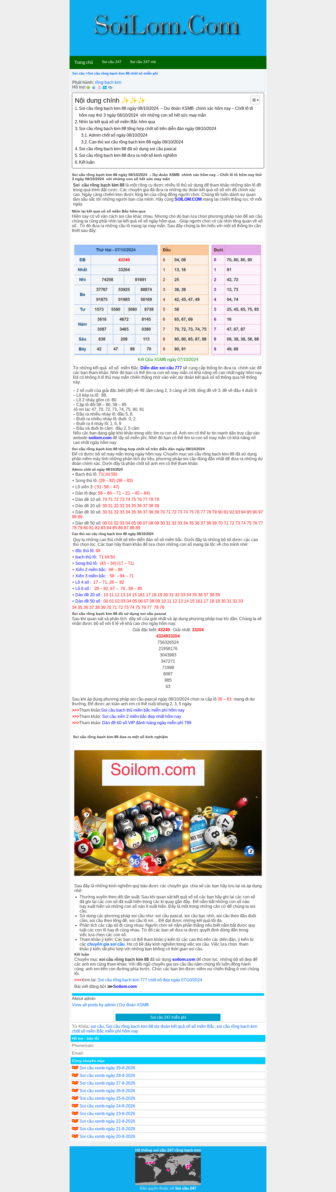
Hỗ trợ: (79, 87)
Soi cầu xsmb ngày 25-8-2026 (107, 1098)
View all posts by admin (94, 1005)
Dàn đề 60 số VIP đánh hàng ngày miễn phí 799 (146, 723)
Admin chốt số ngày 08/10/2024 (118, 135)
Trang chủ (83, 62)
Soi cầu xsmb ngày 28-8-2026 (107, 1075)
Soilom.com (125, 986)
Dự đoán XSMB (134, 1005)
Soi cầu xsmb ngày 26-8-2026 (107, 1091)
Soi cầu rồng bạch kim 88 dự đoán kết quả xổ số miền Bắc (160, 1026)
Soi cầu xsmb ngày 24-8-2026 (107, 1106)
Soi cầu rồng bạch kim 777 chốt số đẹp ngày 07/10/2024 (150, 980)
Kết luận (86, 162)
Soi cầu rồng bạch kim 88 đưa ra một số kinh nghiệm (128, 155)
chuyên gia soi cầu (106, 944)
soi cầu (97, 1026)
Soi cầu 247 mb (143, 62)
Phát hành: (83, 82)
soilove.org (80, 1144)
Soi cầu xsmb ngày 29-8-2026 (107, 1068)
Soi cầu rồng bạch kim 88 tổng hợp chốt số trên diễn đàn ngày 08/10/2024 (147, 128)
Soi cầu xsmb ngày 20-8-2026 (107, 1136)
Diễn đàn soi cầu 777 (160, 368)
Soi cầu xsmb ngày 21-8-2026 (107, 1129)
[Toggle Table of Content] (252, 100)
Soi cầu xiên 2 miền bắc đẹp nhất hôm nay (141, 716)
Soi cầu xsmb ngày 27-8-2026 (107, 1083)
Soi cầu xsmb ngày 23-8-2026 (107, 1113)
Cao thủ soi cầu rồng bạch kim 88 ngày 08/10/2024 (136, 142)
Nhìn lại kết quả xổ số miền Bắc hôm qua (117, 122)
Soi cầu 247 (112, 62)
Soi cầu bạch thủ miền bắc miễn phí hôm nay (143, 710)
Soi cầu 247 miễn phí (168, 1017)
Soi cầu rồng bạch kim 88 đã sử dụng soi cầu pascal (127, 149)
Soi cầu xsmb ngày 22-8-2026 (107, 1121)
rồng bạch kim (108, 82)
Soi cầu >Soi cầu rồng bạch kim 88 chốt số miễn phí (115, 73)
